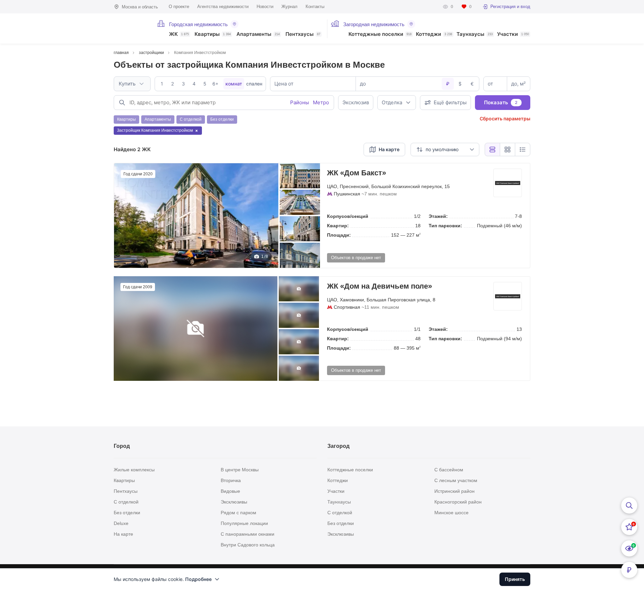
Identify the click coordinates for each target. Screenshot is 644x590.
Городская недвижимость (198, 24)
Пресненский (354, 186)
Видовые (230, 491)
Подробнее (198, 579)
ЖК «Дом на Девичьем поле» (379, 286)
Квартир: (338, 225)
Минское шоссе (451, 512)
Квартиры (213, 34)
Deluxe (121, 523)
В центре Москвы (240, 469)
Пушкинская (347, 193)
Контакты (315, 6)
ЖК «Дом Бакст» (356, 173)
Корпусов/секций (347, 216)
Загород (338, 446)
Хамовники (352, 299)
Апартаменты (258, 34)
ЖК (179, 34)
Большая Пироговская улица (398, 299)
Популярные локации (244, 523)
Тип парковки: (445, 225)
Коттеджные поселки (380, 34)
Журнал (289, 6)
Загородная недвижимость (374, 24)
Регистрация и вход (510, 6)
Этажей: (438, 216)
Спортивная (347, 307)
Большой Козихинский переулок (406, 186)
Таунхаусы (475, 34)
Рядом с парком (238, 512)
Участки (513, 34)
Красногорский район (458, 502)
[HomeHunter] (131, 28)
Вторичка (231, 480)
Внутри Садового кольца (248, 544)
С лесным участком (455, 480)
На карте (123, 534)
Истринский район (454, 491)
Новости (265, 6)
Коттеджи (434, 34)
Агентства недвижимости (223, 6)
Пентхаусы (302, 34)
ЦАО (332, 186)
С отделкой (126, 502)
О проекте (179, 6)
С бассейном (448, 469)
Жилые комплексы (134, 469)
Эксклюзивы (234, 502)
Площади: (339, 235)
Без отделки (127, 512)
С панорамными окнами (247, 534)
